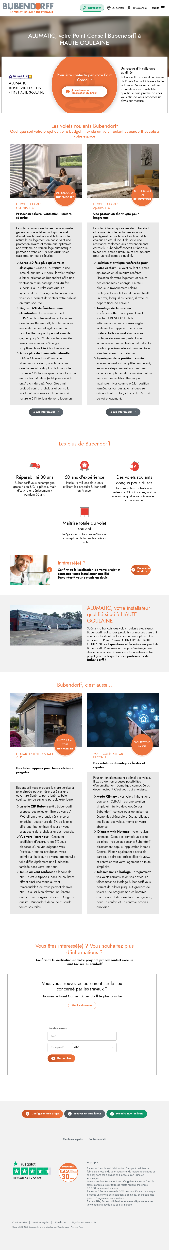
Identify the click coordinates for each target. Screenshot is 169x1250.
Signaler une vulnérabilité (84, 1222)
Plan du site (60, 1222)
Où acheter (118, 8)
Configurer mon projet (45, 1113)
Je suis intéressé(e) (44, 412)
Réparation (94, 7)
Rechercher (64, 1058)
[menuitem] (92, 8)
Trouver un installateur (87, 1113)
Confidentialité (97, 1139)
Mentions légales (73, 1139)
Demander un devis (143, 570)
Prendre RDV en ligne (129, 1113)
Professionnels (139, 8)
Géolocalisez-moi (82, 1005)
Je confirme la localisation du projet (84, 91)
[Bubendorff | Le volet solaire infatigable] (28, 7)
